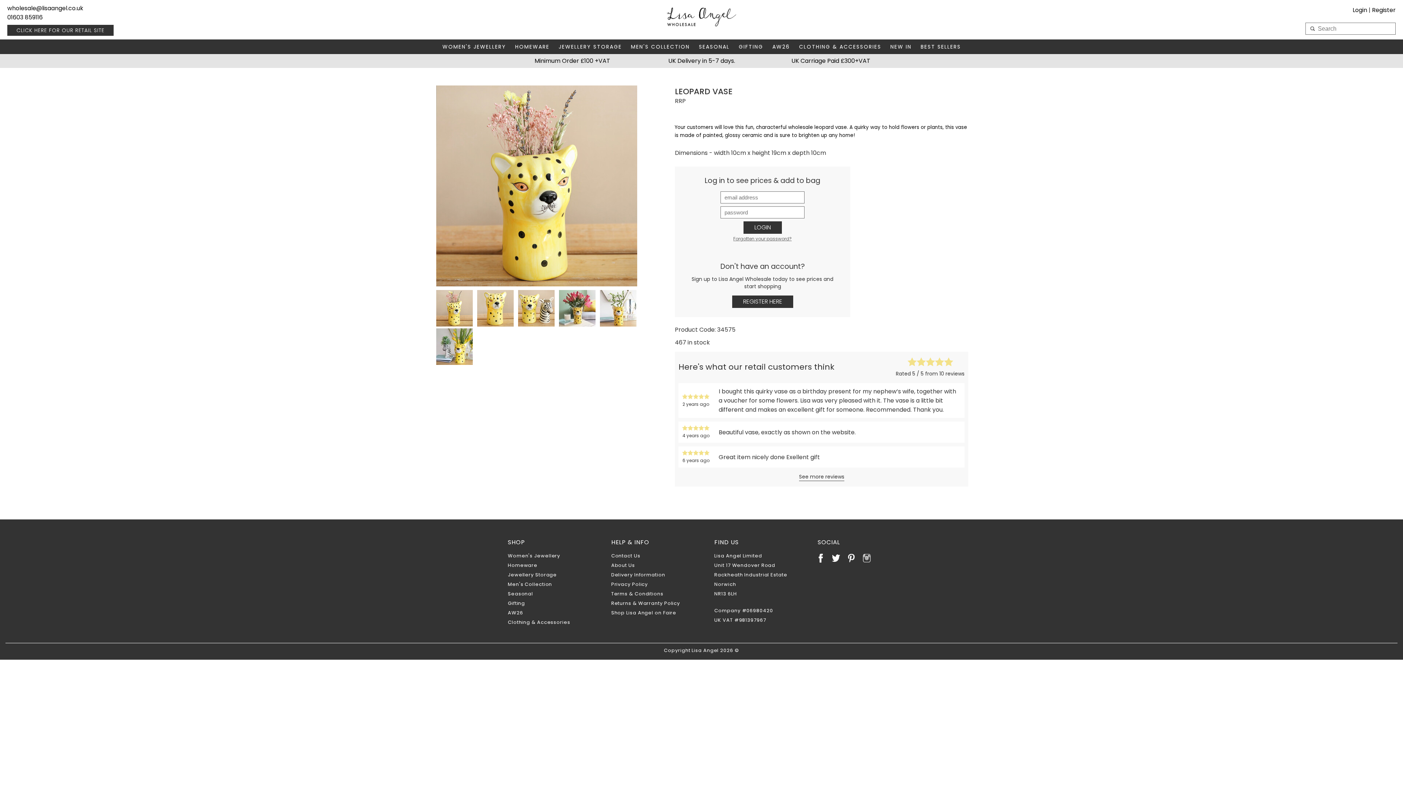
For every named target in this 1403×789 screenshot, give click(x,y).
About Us (623, 565)
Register (1384, 10)
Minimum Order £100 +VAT (572, 61)
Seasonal (714, 46)
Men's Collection (660, 46)
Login (762, 227)
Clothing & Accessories (840, 46)
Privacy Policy (629, 584)
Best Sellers (941, 46)
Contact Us (625, 555)
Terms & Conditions (637, 593)
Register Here (762, 301)
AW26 (781, 46)
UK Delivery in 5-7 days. (701, 61)
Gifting (751, 46)
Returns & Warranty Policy (645, 603)
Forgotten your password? (762, 239)
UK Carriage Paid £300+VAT (830, 61)
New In (901, 46)
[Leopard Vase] (536, 185)
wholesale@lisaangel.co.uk (45, 8)
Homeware (532, 46)
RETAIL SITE (60, 30)
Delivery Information (638, 574)
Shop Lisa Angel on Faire (644, 612)
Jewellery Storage (590, 46)
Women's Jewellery (474, 46)
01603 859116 (25, 17)
